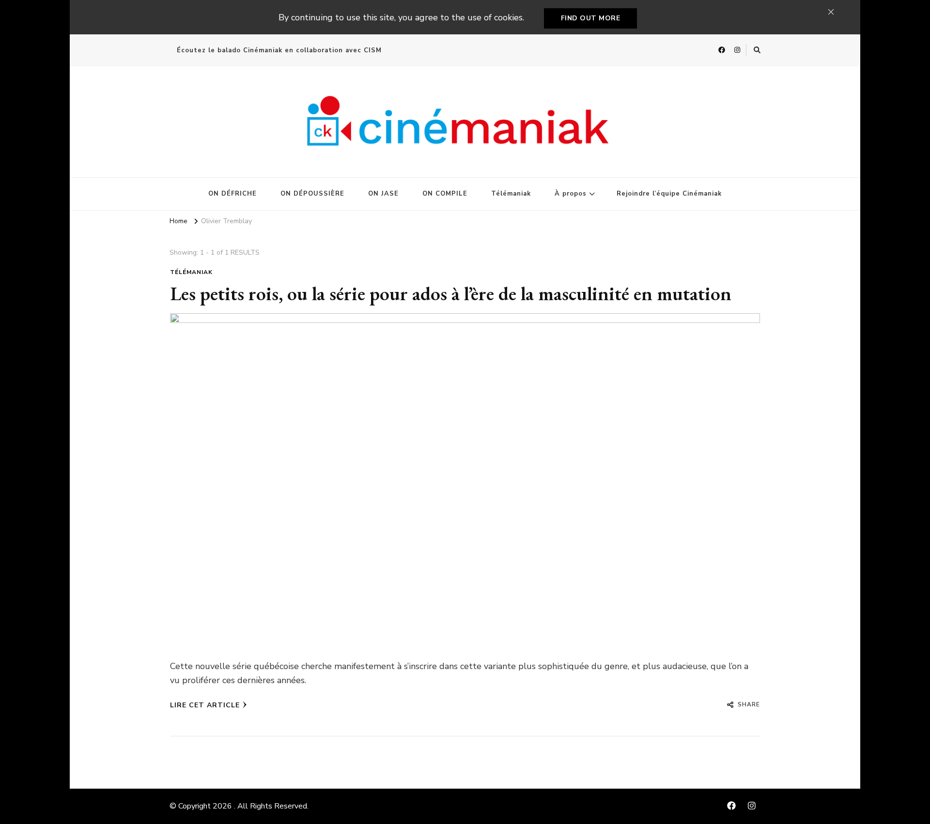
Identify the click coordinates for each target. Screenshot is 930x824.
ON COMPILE (444, 193)
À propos (571, 193)
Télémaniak (511, 193)
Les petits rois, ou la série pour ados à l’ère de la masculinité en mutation (450, 293)
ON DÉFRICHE (232, 193)
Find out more (590, 18)
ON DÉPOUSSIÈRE (312, 193)
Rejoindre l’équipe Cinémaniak (669, 193)
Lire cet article (205, 705)
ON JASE (383, 193)
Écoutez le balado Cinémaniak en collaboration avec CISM (279, 50)
